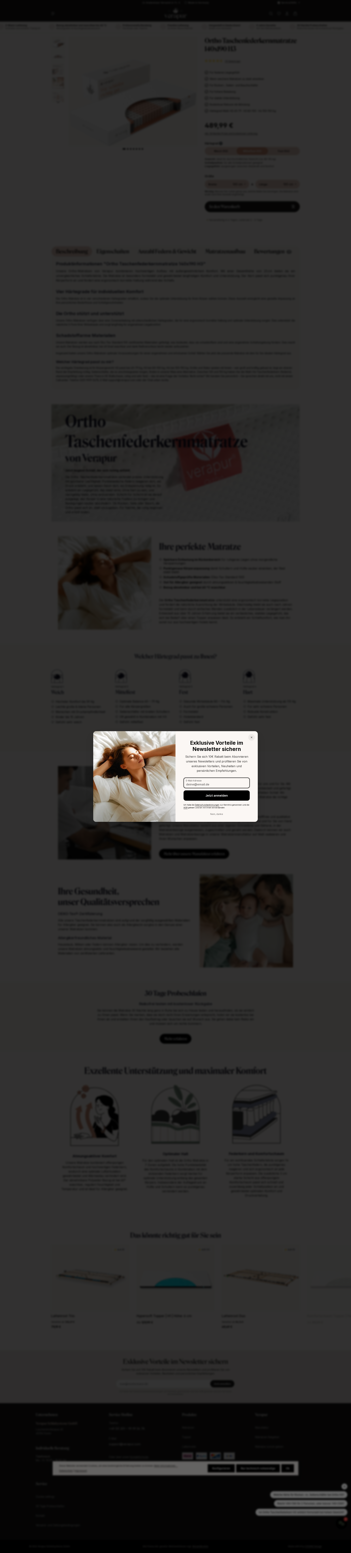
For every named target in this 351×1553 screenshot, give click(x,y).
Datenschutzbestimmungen (207, 805)
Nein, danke (216, 814)
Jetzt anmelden (216, 795)
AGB (186, 807)
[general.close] (251, 737)
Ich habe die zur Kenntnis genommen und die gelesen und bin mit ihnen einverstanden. (216, 806)
